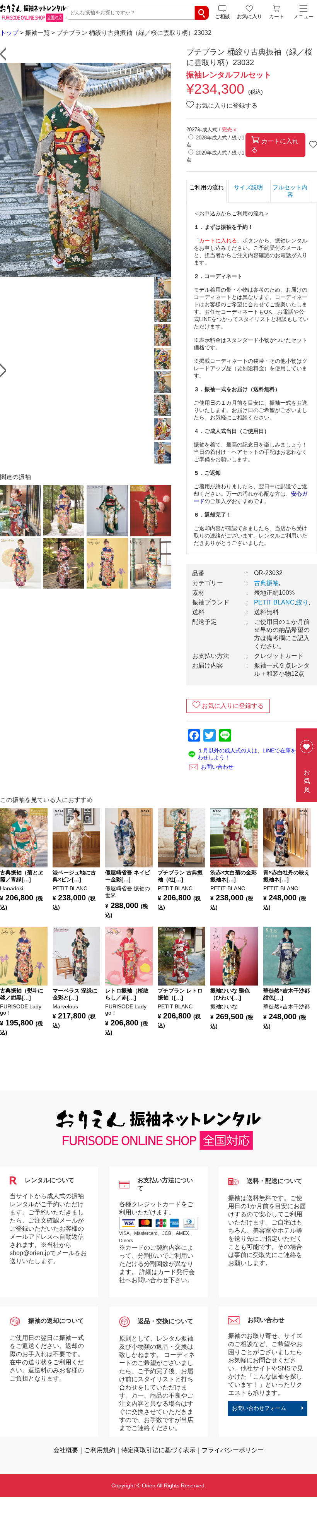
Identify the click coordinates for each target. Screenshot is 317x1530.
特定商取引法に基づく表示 (158, 1450)
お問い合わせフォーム (259, 1408)
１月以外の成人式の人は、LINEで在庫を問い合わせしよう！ (255, 754)
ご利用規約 (99, 1450)
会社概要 (65, 1450)
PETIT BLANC (274, 602)
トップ (9, 32)
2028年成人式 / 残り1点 (215, 141)
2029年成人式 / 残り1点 (215, 156)
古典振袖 (266, 583)
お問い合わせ (217, 767)
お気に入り (307, 777)
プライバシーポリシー (233, 1450)
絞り (302, 602)
